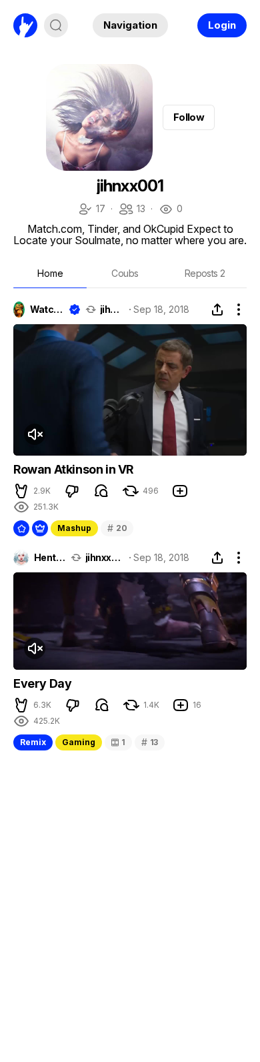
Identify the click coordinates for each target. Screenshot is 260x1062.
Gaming (78, 742)
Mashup (74, 528)
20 (117, 528)
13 (131, 210)
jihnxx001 (112, 309)
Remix (33, 742)
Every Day (42, 683)
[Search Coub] (56, 25)
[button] (21, 491)
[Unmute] (34, 434)
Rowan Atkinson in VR (73, 469)
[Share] (217, 310)
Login (222, 25)
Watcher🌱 (47, 309)
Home (50, 273)
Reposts (205, 273)
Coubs (124, 273)
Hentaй (49, 557)
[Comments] (101, 491)
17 (91, 210)
